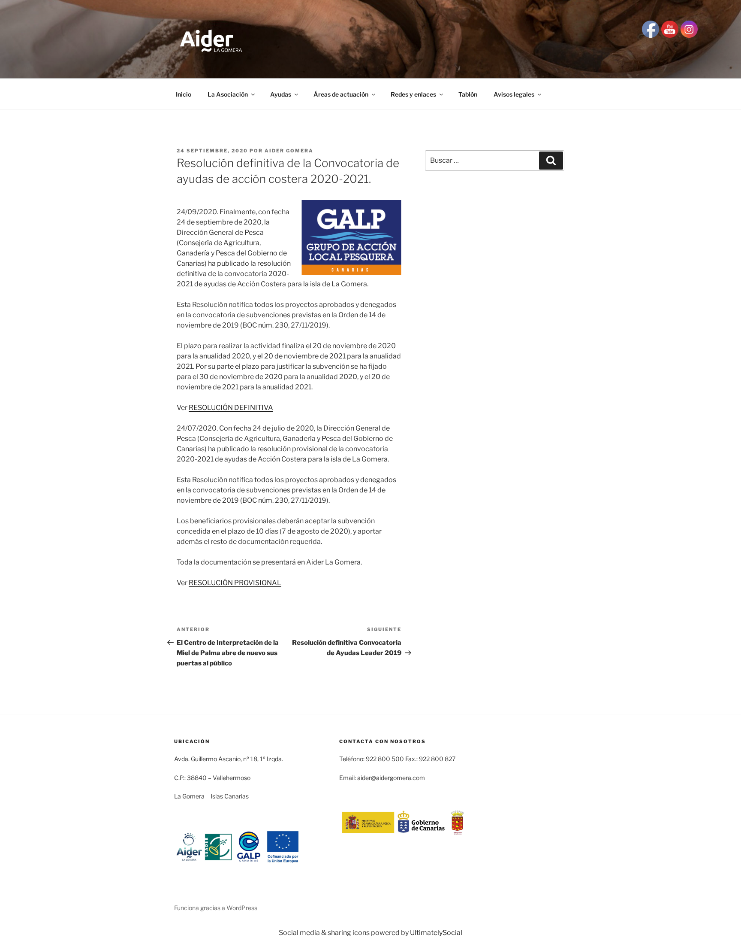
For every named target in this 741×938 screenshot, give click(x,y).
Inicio (183, 94)
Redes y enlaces (413, 94)
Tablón (467, 94)
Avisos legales (514, 94)
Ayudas (280, 94)
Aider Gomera (289, 151)
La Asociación (228, 94)
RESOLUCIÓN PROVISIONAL (235, 583)
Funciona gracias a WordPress (215, 907)
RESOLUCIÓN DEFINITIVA (231, 408)
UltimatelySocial (436, 933)
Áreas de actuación (340, 94)
